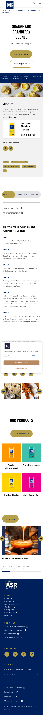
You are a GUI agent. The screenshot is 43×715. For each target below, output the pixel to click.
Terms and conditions (13, 688)
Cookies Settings (21, 368)
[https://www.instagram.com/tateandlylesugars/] (14, 373)
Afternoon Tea (29, 166)
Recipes (12, 10)
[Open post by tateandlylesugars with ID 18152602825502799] (30, 391)
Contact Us (9, 612)
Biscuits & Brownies (19, 162)
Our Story (8, 607)
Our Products (10, 604)
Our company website (14, 630)
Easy (6, 162)
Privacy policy (10, 692)
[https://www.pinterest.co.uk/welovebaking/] (22, 373)
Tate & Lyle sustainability (15, 627)
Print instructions (12, 213)
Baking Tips (9, 610)
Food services (10, 634)
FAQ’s (7, 615)
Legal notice (9, 696)
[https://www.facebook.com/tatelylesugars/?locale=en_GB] (6, 373)
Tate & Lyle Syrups (12, 637)
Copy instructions (11, 208)
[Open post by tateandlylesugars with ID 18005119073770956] (12, 391)
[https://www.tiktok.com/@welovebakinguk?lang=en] (31, 373)
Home (4, 10)
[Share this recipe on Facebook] (5, 148)
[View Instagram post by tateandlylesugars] (19, 397)
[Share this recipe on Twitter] (10, 148)
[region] (21, 357)
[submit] (38, 674)
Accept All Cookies (21, 362)
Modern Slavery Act (12, 701)
